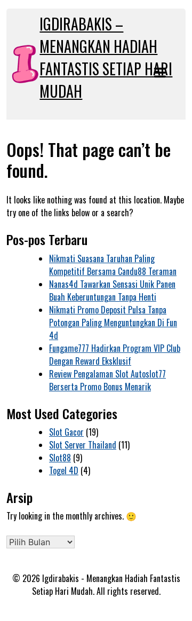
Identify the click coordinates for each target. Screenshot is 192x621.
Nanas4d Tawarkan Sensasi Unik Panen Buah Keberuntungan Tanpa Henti (112, 290)
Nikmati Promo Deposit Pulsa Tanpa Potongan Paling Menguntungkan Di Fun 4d (113, 322)
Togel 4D (63, 470)
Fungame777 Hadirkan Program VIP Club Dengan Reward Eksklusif (114, 354)
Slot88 (60, 457)
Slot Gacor (66, 432)
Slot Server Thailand (82, 444)
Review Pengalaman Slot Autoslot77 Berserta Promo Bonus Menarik (107, 380)
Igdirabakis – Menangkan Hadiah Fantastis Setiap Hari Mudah (105, 57)
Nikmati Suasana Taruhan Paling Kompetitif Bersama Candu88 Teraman (113, 265)
